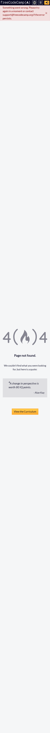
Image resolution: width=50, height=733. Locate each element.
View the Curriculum (25, 411)
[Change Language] (34, 3)
